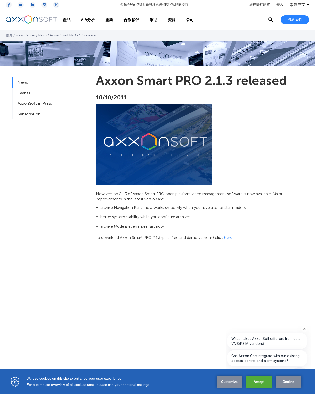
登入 (279, 5)
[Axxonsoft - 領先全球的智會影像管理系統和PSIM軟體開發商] (32, 19)
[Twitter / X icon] (56, 5)
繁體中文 (297, 4)
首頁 (9, 35)
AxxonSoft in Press (35, 103)
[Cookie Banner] (157, 381)
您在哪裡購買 (259, 5)
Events (24, 93)
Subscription (29, 114)
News (42, 35)
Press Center (25, 35)
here (228, 237)
